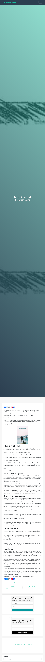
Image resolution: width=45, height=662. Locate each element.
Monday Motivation (20, 582)
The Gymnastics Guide (9, 2)
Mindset (8, 582)
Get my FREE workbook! (22, 632)
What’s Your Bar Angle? (33, 586)
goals (15, 582)
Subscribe (22, 610)
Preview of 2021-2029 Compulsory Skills (13, 587)
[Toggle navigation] (40, 2)
